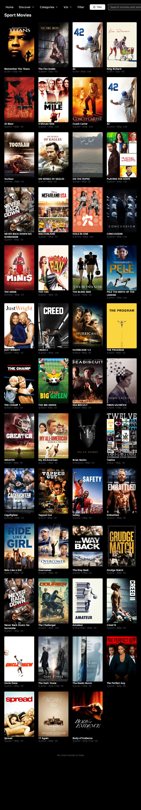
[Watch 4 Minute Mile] (53, 99)
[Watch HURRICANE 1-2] (88, 325)
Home (9, 7)
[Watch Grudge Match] (122, 546)
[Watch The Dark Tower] (53, 659)
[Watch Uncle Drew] (19, 659)
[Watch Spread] (19, 714)
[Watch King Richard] (122, 44)
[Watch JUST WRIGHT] (19, 325)
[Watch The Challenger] (53, 601)
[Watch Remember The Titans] (19, 44)
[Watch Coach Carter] (88, 99)
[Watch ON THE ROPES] (88, 154)
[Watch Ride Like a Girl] (19, 546)
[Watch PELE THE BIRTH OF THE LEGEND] (122, 267)
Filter (81, 7)
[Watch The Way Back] (88, 546)
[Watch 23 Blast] (19, 99)
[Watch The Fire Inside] (53, 44)
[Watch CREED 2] (53, 325)
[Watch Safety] (88, 490)
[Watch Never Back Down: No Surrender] (19, 601)
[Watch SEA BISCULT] (88, 380)
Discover (25, 7)
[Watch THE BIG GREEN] (53, 380)
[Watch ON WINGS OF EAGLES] (53, 154)
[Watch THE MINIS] (19, 267)
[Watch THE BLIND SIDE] (88, 267)
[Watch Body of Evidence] (88, 714)
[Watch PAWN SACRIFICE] (122, 380)
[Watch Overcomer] (53, 546)
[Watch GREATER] (19, 435)
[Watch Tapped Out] (53, 490)
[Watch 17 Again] (53, 714)
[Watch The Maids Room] (88, 659)
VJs (66, 7)
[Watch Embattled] (122, 490)
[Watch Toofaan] (19, 154)
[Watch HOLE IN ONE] (88, 209)
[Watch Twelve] (122, 435)
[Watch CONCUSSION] (122, 209)
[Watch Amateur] (88, 601)
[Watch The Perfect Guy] (122, 659)
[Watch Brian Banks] (88, 435)
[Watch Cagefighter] (19, 490)
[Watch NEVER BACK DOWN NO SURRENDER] (19, 209)
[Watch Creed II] (122, 601)
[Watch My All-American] (53, 435)
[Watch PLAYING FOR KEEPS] (122, 154)
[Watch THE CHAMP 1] (19, 380)
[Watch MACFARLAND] (53, 209)
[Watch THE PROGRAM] (122, 325)
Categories (47, 7)
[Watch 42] (88, 44)
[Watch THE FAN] (53, 267)
